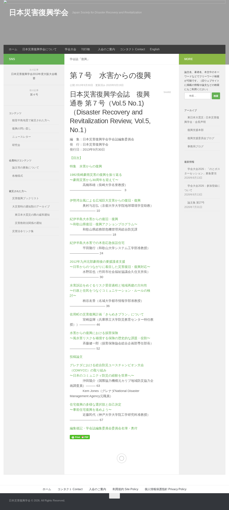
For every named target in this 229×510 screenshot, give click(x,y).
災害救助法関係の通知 (28, 222)
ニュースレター (21, 136)
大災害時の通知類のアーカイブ (31, 206)
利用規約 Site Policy (125, 489)
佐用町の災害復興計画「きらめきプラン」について (107, 314)
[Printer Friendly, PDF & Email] (80, 436)
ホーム (13, 49)
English (155, 49)
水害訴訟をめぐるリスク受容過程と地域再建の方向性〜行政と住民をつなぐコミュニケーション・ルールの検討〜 (110, 291)
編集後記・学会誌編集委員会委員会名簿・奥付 (103, 428)
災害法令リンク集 (23, 231)
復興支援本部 (195, 129)
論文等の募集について (25, 167)
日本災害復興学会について (39, 49)
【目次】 (76, 158)
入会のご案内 (106, 49)
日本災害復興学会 (38, 12)
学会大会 (70, 49)
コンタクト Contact (132, 49)
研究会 (16, 144)
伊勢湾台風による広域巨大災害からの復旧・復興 (105, 200)
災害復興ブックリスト (25, 198)
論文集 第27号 (195, 202)
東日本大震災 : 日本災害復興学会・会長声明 (201, 119)
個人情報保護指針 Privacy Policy (165, 489)
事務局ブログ (195, 146)
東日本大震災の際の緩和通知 (32, 214)
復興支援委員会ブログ (200, 138)
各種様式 (17, 175)
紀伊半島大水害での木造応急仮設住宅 (97, 243)
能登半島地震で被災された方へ (31, 120)
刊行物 (85, 49)
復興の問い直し (21, 128)
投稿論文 (76, 357)
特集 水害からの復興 (86, 166)
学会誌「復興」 (80, 59)
